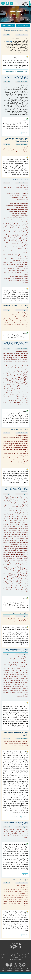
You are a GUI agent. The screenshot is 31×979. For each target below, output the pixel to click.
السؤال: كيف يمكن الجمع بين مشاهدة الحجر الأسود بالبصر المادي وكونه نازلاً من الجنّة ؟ (17, 650)
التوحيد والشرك (17, 817)
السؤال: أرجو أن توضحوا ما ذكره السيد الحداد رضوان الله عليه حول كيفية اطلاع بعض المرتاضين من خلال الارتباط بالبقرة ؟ (15, 140)
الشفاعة (11, 817)
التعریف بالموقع (17, 969)
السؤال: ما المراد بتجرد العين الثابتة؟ (18, 613)
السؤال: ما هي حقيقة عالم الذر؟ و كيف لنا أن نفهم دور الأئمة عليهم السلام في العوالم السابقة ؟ (16, 344)
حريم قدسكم (9, 41)
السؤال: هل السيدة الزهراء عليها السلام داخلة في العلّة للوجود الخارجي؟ (16, 823)
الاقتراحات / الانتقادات (9, 969)
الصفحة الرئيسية (27, 969)
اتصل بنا (22, 969)
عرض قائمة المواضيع (22, 25)
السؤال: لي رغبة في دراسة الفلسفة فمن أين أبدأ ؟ (16, 31)
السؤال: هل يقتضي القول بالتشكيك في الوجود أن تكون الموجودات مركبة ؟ (16, 77)
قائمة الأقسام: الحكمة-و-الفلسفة (7, 25)
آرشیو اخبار (2, 969)
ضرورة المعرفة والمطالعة (11, 71)
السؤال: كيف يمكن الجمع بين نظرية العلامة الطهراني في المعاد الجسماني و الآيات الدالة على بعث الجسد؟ (16, 489)
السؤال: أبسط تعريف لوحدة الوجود (19, 880)
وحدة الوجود (24, 133)
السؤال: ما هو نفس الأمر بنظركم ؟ (19, 429)
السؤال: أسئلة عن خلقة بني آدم (20, 180)
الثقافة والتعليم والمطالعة (22, 71)
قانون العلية (24, 874)
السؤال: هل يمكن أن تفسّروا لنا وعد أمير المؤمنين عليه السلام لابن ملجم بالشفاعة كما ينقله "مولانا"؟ (16, 734)
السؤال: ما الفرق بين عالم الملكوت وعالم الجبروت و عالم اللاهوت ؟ (15, 306)
